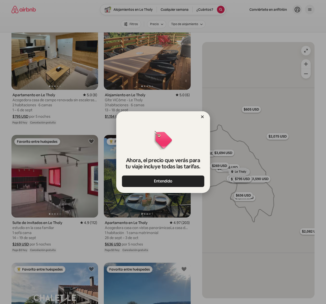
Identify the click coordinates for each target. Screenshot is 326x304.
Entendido (163, 181)
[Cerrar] (202, 117)
